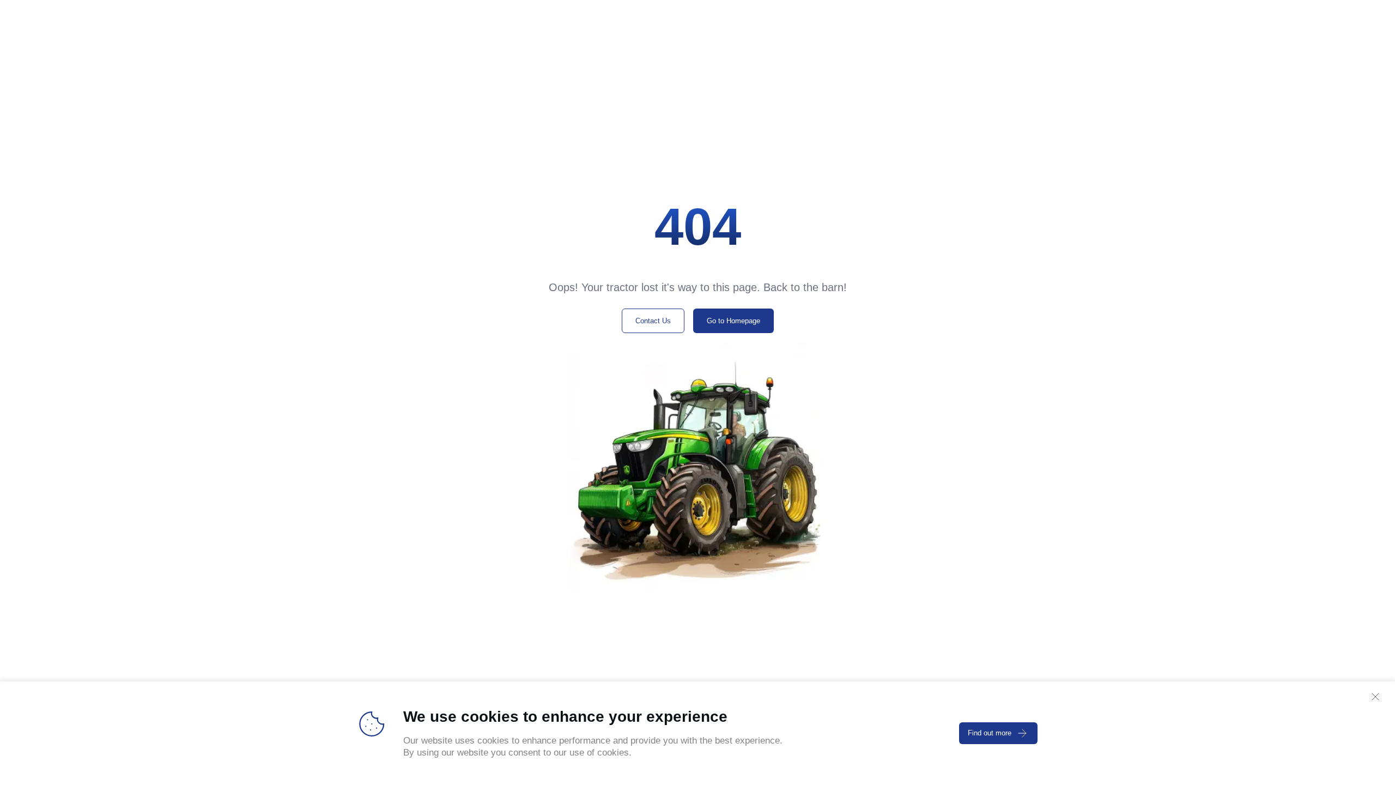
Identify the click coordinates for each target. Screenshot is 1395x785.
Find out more (989, 733)
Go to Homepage (733, 321)
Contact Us (653, 321)
